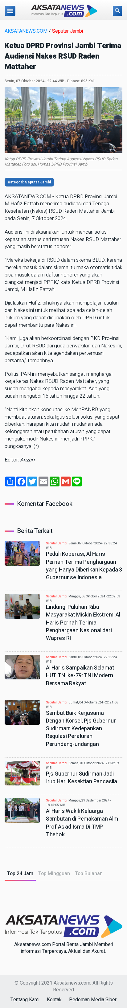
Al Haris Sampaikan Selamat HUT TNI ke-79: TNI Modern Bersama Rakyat (80, 675)
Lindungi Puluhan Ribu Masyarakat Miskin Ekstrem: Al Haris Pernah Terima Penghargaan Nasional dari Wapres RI (83, 622)
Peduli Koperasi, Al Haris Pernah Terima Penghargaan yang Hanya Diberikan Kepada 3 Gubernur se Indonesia (84, 566)
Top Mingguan (54, 873)
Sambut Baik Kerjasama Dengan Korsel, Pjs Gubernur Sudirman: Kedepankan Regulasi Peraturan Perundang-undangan (81, 728)
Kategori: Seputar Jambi (29, 182)
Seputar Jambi (67, 31)
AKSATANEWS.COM (26, 31)
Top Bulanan (89, 873)
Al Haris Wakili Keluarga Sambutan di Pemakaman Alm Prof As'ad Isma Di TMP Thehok (82, 823)
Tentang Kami (24, 999)
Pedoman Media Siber (93, 999)
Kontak (54, 999)
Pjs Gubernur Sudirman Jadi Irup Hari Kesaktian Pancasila (81, 778)
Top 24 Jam (20, 873)
